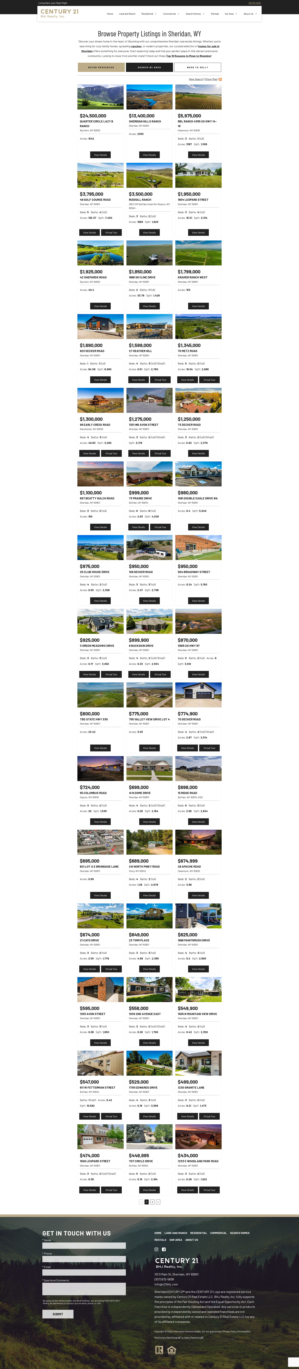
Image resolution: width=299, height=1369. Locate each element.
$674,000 (90, 934)
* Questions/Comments (55, 1280)
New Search (196, 79)
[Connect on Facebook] (164, 1249)
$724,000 (90, 787)
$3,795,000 (91, 194)
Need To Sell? (197, 67)
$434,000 (188, 1155)
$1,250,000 (189, 419)
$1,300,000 (91, 419)
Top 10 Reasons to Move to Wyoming (188, 56)
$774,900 (188, 713)
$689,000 (139, 861)
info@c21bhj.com (166, 1284)
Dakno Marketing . (194, 1337)
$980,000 (188, 492)
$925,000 (90, 640)
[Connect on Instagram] (156, 1249)
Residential (198, 1233)
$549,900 (188, 1008)
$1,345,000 (189, 345)
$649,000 (139, 934)
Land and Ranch (127, 13)
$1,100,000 (91, 492)
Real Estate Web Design (166, 1337)
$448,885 (139, 1155)
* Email (46, 1267)
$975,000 (89, 566)
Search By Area (149, 67)
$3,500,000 (140, 194)
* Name (46, 1240)
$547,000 (89, 1082)
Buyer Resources (101, 67)
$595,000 (89, 1008)
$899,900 (139, 640)
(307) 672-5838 (164, 1279)
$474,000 (90, 1155)
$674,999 (188, 861)
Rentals (215, 13)
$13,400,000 (141, 115)
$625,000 (187, 934)
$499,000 (188, 1082)
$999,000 (139, 492)
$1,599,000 (140, 345)
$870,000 (187, 640)
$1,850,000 (140, 271)
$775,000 (138, 713)
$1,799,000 (189, 271)
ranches (136, 46)
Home (110, 13)
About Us (191, 1239)
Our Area (175, 1239)
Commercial (218, 1233)
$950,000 (139, 566)
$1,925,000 (91, 271)
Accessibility (244, 1331)
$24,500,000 (93, 115)
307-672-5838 (255, 2)
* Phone (47, 1253)
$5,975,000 (189, 115)
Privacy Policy (230, 1331)
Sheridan (160, 1292)
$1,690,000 (91, 345)
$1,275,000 (140, 419)
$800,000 (90, 713)
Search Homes (240, 1233)
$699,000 (139, 787)
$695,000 (89, 861)
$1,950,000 (189, 194)
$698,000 (187, 787)
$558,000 (138, 1008)
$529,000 (139, 1082)
